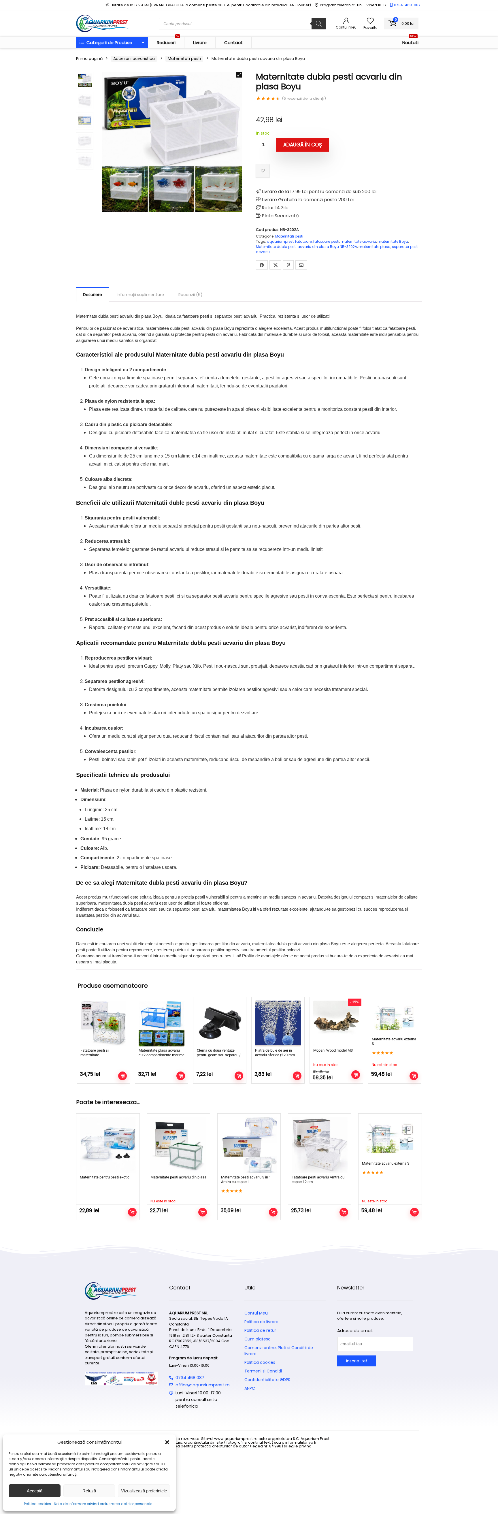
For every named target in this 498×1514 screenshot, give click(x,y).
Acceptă (34, 1490)
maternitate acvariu (358, 241)
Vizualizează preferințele (144, 1490)
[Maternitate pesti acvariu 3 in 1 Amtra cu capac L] (249, 1145)
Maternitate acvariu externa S (386, 1163)
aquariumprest (280, 241)
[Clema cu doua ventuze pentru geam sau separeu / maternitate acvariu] (220, 1023)
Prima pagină (89, 58)
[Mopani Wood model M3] (336, 1023)
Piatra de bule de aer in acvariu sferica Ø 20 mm (275, 1052)
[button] (167, 1442)
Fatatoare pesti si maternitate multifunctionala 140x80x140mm (94, 1057)
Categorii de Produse (108, 42)
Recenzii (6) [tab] (190, 294)
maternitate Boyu (393, 241)
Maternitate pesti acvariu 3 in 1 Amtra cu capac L (246, 1179)
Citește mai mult (355, 1074)
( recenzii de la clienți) (304, 98)
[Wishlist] (370, 21)
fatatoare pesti (326, 241)
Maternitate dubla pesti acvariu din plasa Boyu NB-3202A (306, 246)
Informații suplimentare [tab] (140, 294)
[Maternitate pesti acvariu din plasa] (178, 1145)
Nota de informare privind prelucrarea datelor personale (103, 1503)
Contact (233, 42)
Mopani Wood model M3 (333, 1050)
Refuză (89, 1490)
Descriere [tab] (92, 294)
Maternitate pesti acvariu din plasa (178, 1177)
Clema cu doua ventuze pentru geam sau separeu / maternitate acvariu (219, 1055)
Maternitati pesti (184, 58)
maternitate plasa (375, 246)
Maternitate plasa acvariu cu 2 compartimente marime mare (161, 1055)
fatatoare (303, 241)
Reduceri (168, 41)
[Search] (319, 23)
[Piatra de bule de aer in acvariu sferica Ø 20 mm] (278, 1023)
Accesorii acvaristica (134, 58)
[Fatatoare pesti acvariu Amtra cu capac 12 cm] (320, 1145)
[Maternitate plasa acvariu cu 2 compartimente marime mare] (161, 1023)
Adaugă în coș (302, 144)
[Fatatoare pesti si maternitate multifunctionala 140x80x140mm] (103, 1023)
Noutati (410, 41)
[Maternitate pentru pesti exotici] (108, 1145)
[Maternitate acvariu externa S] (395, 1018)
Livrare (200, 42)
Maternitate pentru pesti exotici (105, 1177)
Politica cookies (37, 1503)
